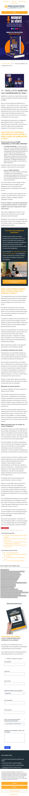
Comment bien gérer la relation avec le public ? (10, 574)
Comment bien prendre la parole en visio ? (9, 577)
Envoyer (7, 747)
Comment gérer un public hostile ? (8, 584)
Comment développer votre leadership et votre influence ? (13, 582)
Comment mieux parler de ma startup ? (9, 589)
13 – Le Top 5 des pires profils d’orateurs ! (14, 560)
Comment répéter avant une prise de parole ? (10, 594)
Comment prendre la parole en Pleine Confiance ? (11, 590)
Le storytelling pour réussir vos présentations (12, 765)
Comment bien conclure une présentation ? (10, 573)
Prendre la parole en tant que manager (9, 597)
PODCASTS (7, 1)
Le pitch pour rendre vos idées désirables (11, 763)
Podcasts (8, 63)
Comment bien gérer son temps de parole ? (10, 576)
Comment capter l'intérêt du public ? (8, 581)
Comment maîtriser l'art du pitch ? (8, 586)
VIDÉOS (15, 1)
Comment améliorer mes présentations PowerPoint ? (12, 571)
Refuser (14, 787)
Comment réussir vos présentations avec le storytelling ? (13, 595)
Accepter (14, 783)
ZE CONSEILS (23, 1)
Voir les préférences (14, 791)
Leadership (5, 528)
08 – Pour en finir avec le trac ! (11, 552)
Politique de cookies (14, 794)
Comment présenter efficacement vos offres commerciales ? (14, 592)
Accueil (3, 63)
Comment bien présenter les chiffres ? (9, 579)
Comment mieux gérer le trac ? (7, 587)
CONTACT (15, 3)
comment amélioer (4, 569)
